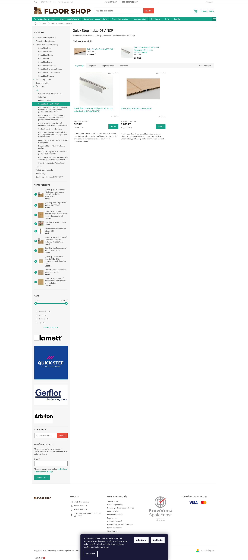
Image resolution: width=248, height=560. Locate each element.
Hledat (148, 11)
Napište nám (112, 518)
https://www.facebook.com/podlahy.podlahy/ (87, 514)
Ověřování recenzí (114, 521)
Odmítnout (141, 540)
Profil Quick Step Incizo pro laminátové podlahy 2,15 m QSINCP (53, 152)
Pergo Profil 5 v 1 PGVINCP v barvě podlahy (51, 147)
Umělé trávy (40, 173)
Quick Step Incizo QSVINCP (48, 104)
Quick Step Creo (44, 58)
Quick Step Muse (44, 48)
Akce (42, 315)
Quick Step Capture (46, 51)
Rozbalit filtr (49, 327)
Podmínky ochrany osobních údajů (120, 508)
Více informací (102, 547)
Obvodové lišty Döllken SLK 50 (50, 93)
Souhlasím (158, 540)
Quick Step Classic (45, 55)
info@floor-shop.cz (81, 502)
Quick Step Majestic (46, 76)
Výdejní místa (112, 531)
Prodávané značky (114, 528)
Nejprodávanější (108, 65)
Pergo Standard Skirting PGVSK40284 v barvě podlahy (53, 141)
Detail (113, 126)
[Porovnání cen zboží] (40, 558)
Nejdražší (92, 65)
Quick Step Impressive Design (50, 69)
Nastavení (90, 553)
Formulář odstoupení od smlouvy (120, 524)
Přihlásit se (42, 477)
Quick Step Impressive (47, 65)
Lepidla (38, 166)
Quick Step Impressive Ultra (49, 72)
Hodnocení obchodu (115, 514)
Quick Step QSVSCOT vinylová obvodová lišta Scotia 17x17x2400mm (52, 124)
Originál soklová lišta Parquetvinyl (51, 163)
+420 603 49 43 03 (80, 505)
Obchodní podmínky (130, 2)
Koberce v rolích (42, 83)
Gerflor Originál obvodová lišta (50, 129)
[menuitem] (44, 19)
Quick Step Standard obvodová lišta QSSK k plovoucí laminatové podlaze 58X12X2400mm (52, 134)
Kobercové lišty (44, 100)
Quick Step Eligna (45, 62)
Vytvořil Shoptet (207, 550)
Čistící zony (40, 86)
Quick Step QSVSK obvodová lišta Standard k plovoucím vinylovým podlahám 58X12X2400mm (51, 117)
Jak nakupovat (111, 2)
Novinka (43, 319)
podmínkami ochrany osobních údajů (50, 470)
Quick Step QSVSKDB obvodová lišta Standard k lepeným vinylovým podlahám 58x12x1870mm (52, 109)
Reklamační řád (113, 511)
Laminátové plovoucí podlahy (47, 44)
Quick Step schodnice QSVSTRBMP (49, 177)
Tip (41, 322)
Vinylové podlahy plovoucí (46, 37)
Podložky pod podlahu (44, 170)
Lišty (37, 90)
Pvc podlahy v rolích (43, 79)
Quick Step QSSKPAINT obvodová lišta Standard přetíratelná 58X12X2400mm (53, 158)
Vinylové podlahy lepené (45, 41)
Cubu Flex (42, 97)
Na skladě (44, 311)
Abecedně (124, 65)
